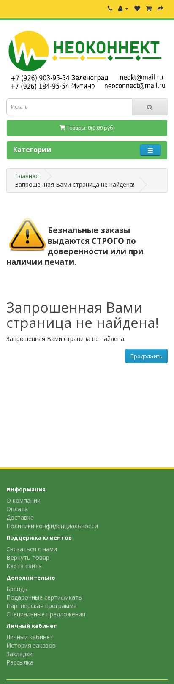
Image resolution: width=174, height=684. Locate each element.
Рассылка (19, 662)
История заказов (31, 645)
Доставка (20, 517)
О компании (23, 500)
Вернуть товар (27, 557)
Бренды (17, 589)
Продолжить (146, 356)
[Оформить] (160, 8)
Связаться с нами (31, 549)
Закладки (19, 654)
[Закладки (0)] (137, 8)
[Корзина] (149, 8)
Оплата (17, 509)
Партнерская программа (41, 606)
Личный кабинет (29, 637)
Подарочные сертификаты (44, 597)
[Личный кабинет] (123, 8)
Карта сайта (24, 566)
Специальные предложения (45, 614)
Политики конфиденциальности (52, 526)
